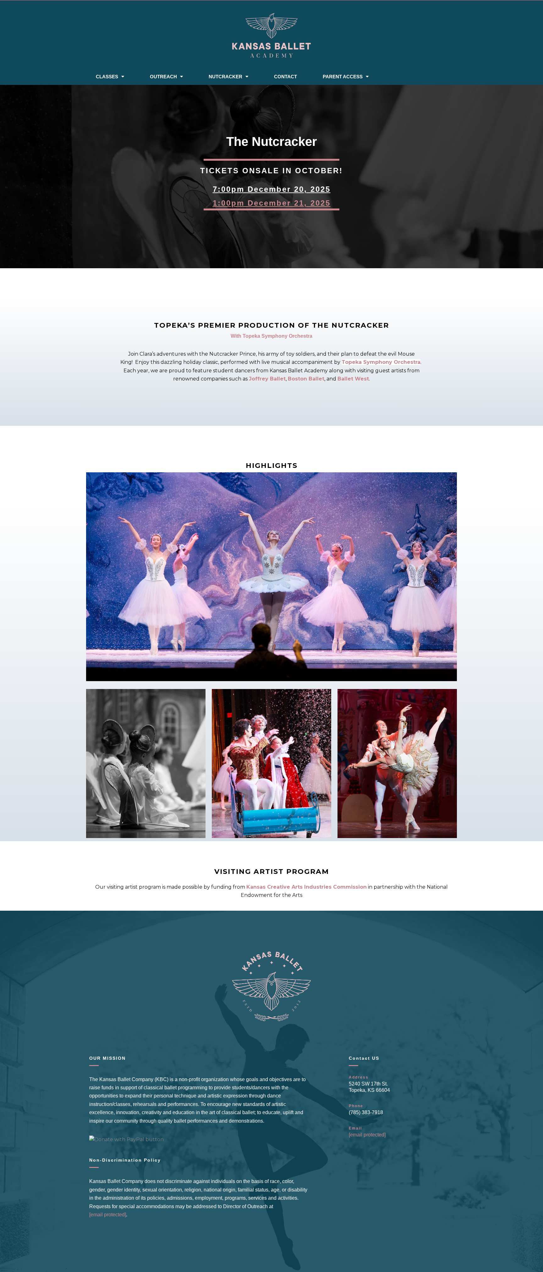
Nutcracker (225, 76)
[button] (271, 576)
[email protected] (367, 1134)
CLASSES (107, 76)
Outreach (163, 76)
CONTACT (285, 76)
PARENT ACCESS (343, 76)
